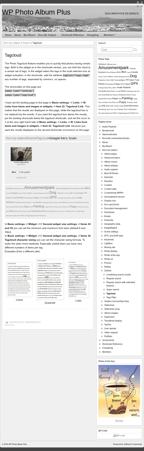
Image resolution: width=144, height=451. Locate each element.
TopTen (107, 324)
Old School (19, 207)
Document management (115, 208)
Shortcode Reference (72, 35)
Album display (111, 165)
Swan (56, 211)
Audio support (111, 169)
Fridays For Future (41, 198)
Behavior (78, 188)
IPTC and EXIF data (113, 236)
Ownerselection (109, 134)
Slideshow (109, 305)
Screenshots (108, 340)
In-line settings (111, 231)
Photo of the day (112, 255)
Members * (109, 35)
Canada (14, 193)
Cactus (8, 193)
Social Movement (38, 211)
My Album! (29, 35)
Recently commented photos (115, 138)
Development (42, 193)
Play (50, 207)
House (28, 202)
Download (109, 212)
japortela (21, 164)
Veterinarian (17, 215)
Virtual (41, 215)
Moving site (109, 247)
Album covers (110, 162)
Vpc (45, 215)
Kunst (39, 202)
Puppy (74, 206)
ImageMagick (110, 228)
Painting (39, 206)
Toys (63, 211)
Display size (110, 200)
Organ (27, 206)
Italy (35, 202)
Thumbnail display (113, 321)
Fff (85, 193)
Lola (54, 202)
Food (14, 198)
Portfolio (108, 336)
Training (68, 211)
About (17, 35)
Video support (111, 332)
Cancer (20, 193)
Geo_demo (72, 198)
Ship (11, 211)
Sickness (24, 211)
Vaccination (9, 215)
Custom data (110, 189)
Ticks (60, 211)
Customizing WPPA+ (114, 193)
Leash (51, 202)
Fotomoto (108, 220)
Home (8, 35)
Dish (47, 193)
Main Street (59, 202)
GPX (54, 197)
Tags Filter (111, 297)
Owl (31, 207)
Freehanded (28, 198)
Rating (107, 267)
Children (30, 193)
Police (61, 207)
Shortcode (17, 211)
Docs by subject (47, 35)
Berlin (83, 188)
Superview (109, 317)
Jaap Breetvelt (31, 322)
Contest (35, 193)
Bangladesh (66, 188)
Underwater (80, 211)
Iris (32, 202)
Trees (73, 211)
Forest (20, 197)
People (47, 207)
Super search (112, 289)
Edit (71, 193)
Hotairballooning (20, 202)
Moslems (73, 202)
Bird (87, 188)
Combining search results (118, 274)
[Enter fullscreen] (140, 4)
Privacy (107, 263)
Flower (9, 198)
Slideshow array (112, 309)
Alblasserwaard (19, 188)
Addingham (10, 188)
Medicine (66, 202)
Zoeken (108, 270)
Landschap (45, 202)
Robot (86, 207)
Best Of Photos (111, 173)
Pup (68, 207)
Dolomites (61, 193)
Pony (65, 207)
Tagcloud (42, 138)
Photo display (110, 251)
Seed (7, 211)
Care (24, 193)
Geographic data (112, 224)
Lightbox (108, 243)
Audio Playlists (109, 127)
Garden (65, 198)
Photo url (108, 259)
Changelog (93, 35)
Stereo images (111, 313)
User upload (110, 328)
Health (79, 198)
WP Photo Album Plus (36, 12)
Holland (10, 202)
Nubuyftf (12, 207)
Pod (53, 207)
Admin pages (110, 154)
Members (106, 352)
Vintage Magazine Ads (32, 215)
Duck (67, 193)
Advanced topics (112, 158)
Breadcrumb (108, 130)
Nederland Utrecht (82, 202)
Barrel (73, 188)
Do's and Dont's (111, 204)
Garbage (60, 198)
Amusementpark (40, 187)
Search (26, 43)
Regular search (113, 278)
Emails (107, 216)
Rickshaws (81, 207)
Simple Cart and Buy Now (116, 301)
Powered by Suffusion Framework (127, 444)
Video (23, 215)
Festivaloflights (78, 193)
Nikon (8, 207)
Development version (114, 197)
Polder (57, 207)
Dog (53, 192)
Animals (59, 188)
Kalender (108, 177)
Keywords (109, 239)
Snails (29, 211)
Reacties (108, 181)
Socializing (50, 211)
